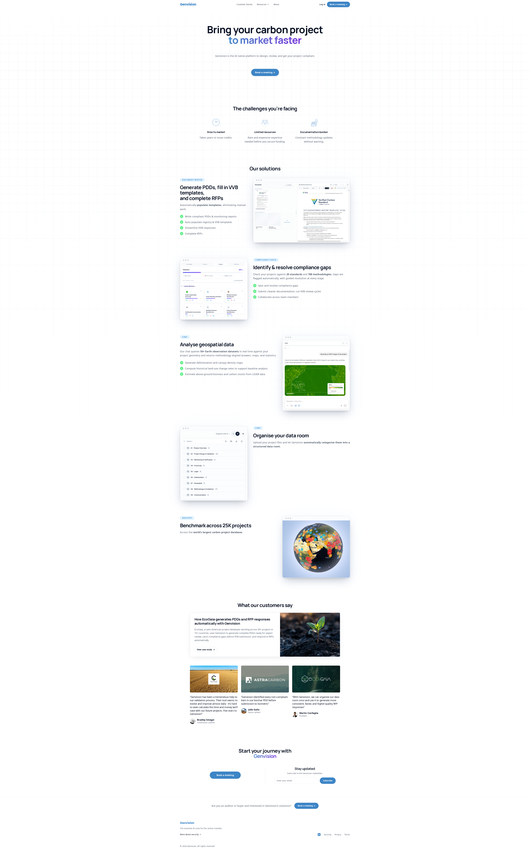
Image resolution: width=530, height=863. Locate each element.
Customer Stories (244, 4)
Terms (347, 834)
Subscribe (327, 780)
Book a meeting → (338, 4)
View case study (206, 649)
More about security (189, 834)
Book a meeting (225, 775)
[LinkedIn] (319, 834)
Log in (322, 4)
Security (327, 834)
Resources (261, 4)
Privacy (338, 834)
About (276, 4)
